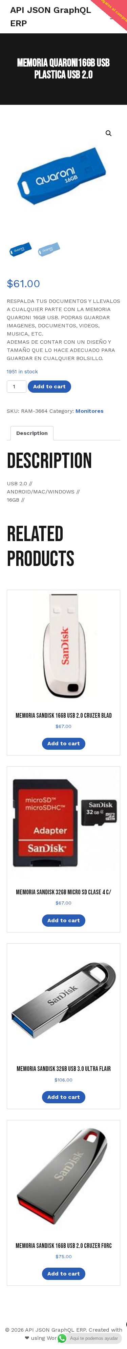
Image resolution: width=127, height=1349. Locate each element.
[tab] (32, 433)
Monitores (90, 411)
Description (32, 433)
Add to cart (49, 386)
